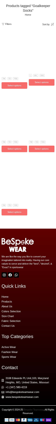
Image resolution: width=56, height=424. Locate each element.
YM (4, 78)
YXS (15, 78)
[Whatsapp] (16, 275)
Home (28, 15)
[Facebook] (10, 275)
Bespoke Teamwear (33, 409)
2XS (42, 75)
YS (9, 78)
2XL (35, 75)
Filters (8, 24)
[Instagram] (4, 275)
